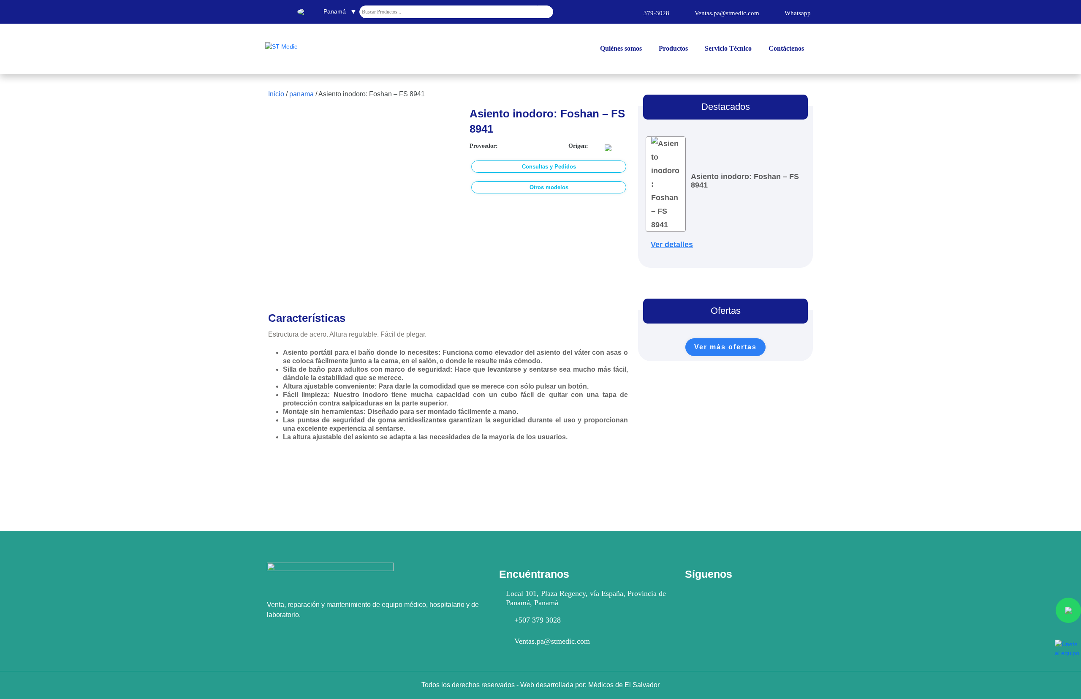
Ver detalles (672, 244)
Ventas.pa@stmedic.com (552, 641)
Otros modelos (549, 187)
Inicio (276, 94)
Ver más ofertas (725, 347)
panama (301, 94)
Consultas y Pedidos (549, 166)
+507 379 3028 (537, 620)
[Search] (545, 11)
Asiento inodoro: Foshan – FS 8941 (745, 180)
